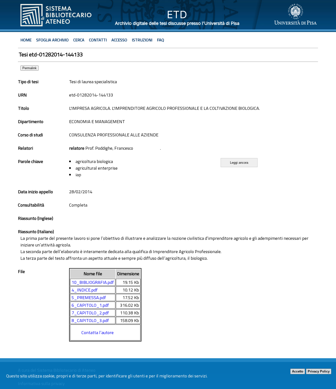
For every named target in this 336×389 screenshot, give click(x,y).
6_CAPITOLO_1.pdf (90, 305)
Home (25, 40)
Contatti (98, 40)
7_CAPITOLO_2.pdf (90, 312)
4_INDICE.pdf (85, 290)
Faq (160, 40)
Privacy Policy (319, 371)
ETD (177, 14)
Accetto (297, 371)
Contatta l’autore (97, 332)
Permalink (29, 68)
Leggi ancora (239, 162)
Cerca (78, 40)
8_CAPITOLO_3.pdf (90, 320)
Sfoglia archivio (52, 40)
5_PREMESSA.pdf (89, 297)
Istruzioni (142, 40)
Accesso (119, 40)
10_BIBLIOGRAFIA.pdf (93, 282)
